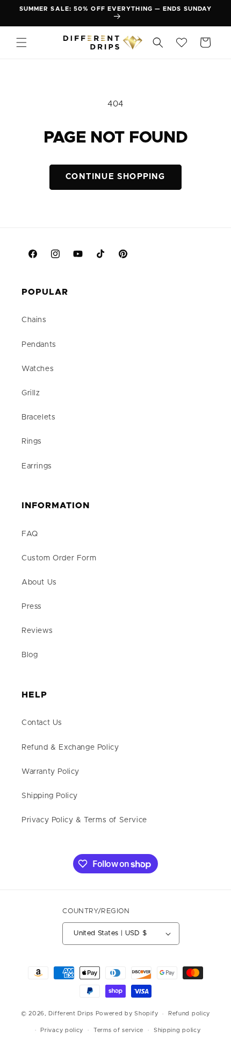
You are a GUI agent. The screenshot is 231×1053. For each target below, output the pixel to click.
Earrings (36, 466)
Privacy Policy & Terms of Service (84, 820)
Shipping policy (177, 1030)
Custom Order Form (58, 558)
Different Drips (71, 1013)
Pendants (38, 344)
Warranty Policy (50, 771)
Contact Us (41, 723)
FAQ (29, 534)
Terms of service (118, 1030)
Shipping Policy (49, 796)
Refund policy (189, 1013)
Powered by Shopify (127, 1013)
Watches (37, 369)
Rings (31, 441)
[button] (21, 42)
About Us (39, 582)
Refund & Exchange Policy (70, 747)
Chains (34, 320)
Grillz (30, 393)
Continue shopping (115, 177)
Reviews (37, 631)
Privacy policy (61, 1030)
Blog (29, 655)
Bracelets (38, 417)
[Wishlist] (181, 42)
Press (31, 606)
